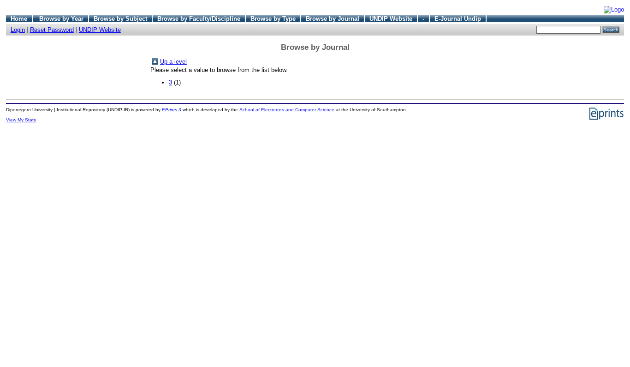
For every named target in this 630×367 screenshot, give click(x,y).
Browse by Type (273, 18)
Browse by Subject (120, 18)
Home (19, 18)
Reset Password (52, 29)
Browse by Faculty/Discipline (198, 18)
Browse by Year (61, 18)
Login (18, 29)
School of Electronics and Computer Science (286, 109)
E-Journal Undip (457, 18)
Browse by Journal (332, 18)
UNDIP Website (390, 18)
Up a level (173, 61)
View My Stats (21, 119)
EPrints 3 (171, 109)
